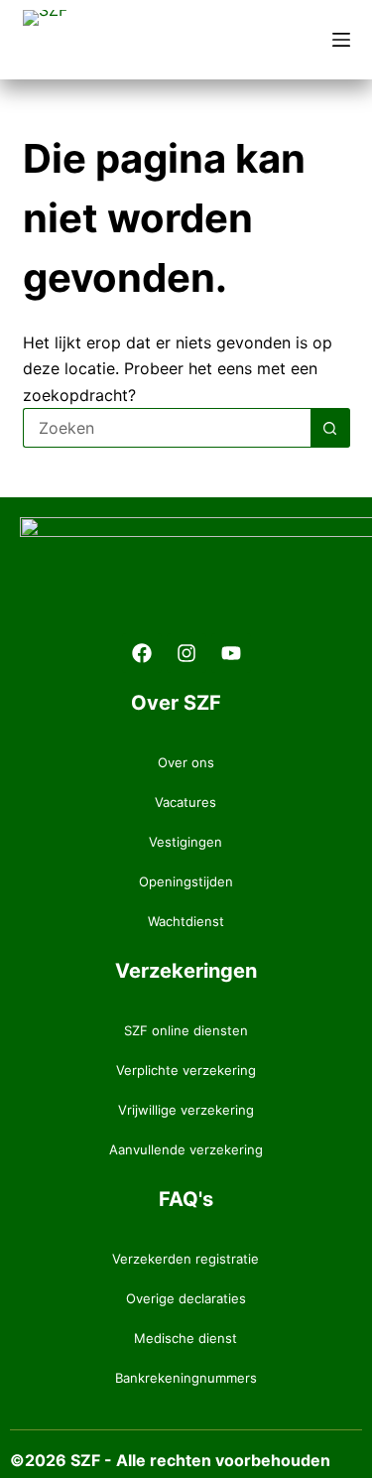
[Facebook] (142, 653)
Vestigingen (185, 842)
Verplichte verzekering (186, 1070)
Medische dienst (185, 1338)
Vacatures (185, 802)
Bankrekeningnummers (186, 1378)
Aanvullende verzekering (186, 1149)
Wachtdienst (186, 921)
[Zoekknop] (330, 428)
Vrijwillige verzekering (186, 1110)
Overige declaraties (186, 1298)
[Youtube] (231, 653)
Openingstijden (186, 881)
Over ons (186, 762)
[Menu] (341, 40)
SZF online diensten (186, 1030)
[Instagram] (186, 653)
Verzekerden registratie (185, 1259)
